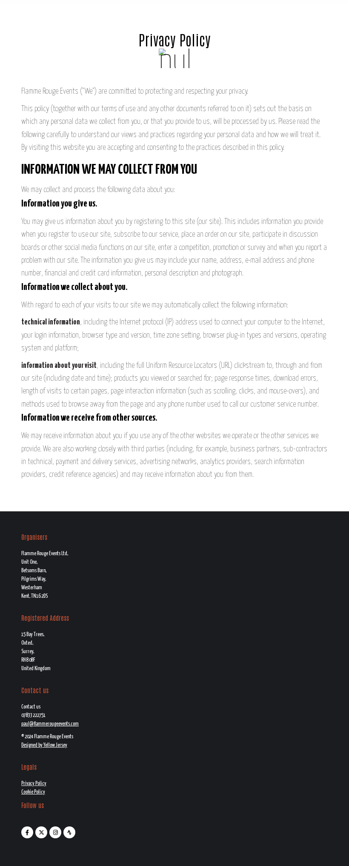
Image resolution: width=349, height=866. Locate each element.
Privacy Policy (33, 783)
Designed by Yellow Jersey (44, 745)
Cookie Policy (33, 792)
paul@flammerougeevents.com (50, 724)
